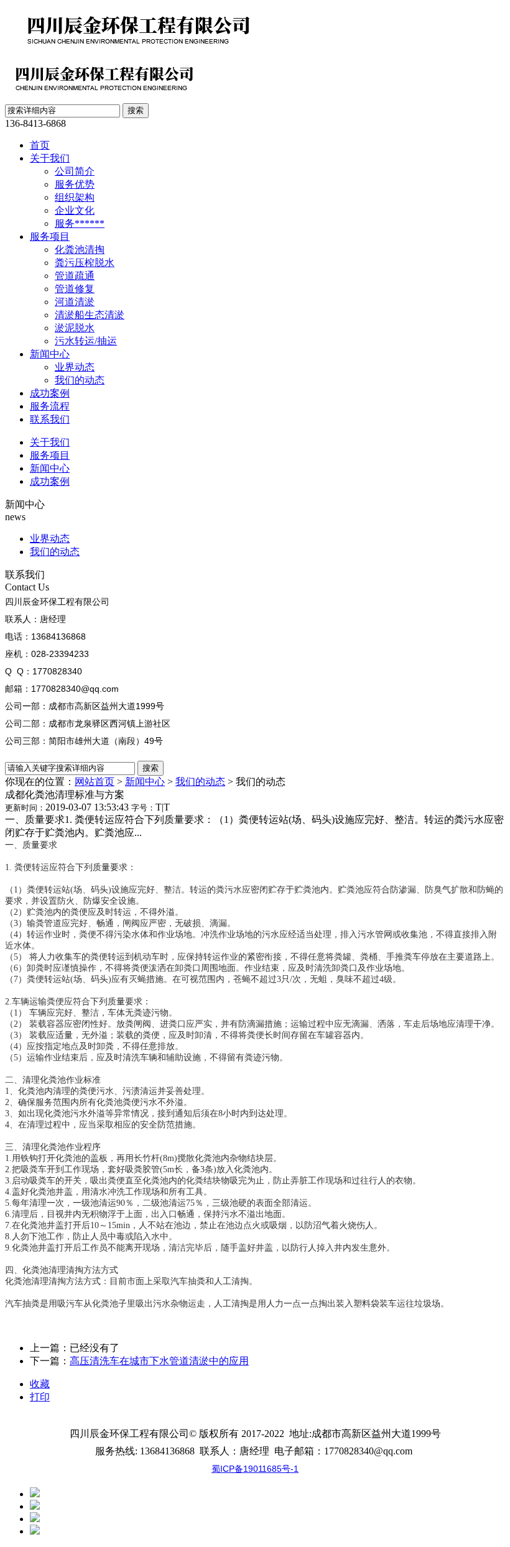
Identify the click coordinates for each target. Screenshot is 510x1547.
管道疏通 (75, 275)
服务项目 (50, 236)
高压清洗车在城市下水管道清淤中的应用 (159, 1361)
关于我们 (50, 158)
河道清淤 (75, 301)
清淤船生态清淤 (89, 315)
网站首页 (94, 781)
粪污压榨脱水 (84, 262)
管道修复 (75, 288)
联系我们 (50, 419)
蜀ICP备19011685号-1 (255, 1469)
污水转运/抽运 (86, 341)
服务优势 (75, 184)
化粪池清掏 (79, 249)
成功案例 (50, 393)
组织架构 (75, 197)
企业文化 (75, 210)
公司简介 (75, 171)
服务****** (79, 223)
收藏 (40, 1384)
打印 (40, 1397)
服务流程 (50, 406)
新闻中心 (50, 354)
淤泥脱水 (75, 328)
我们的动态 (79, 380)
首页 (40, 145)
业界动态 (75, 367)
